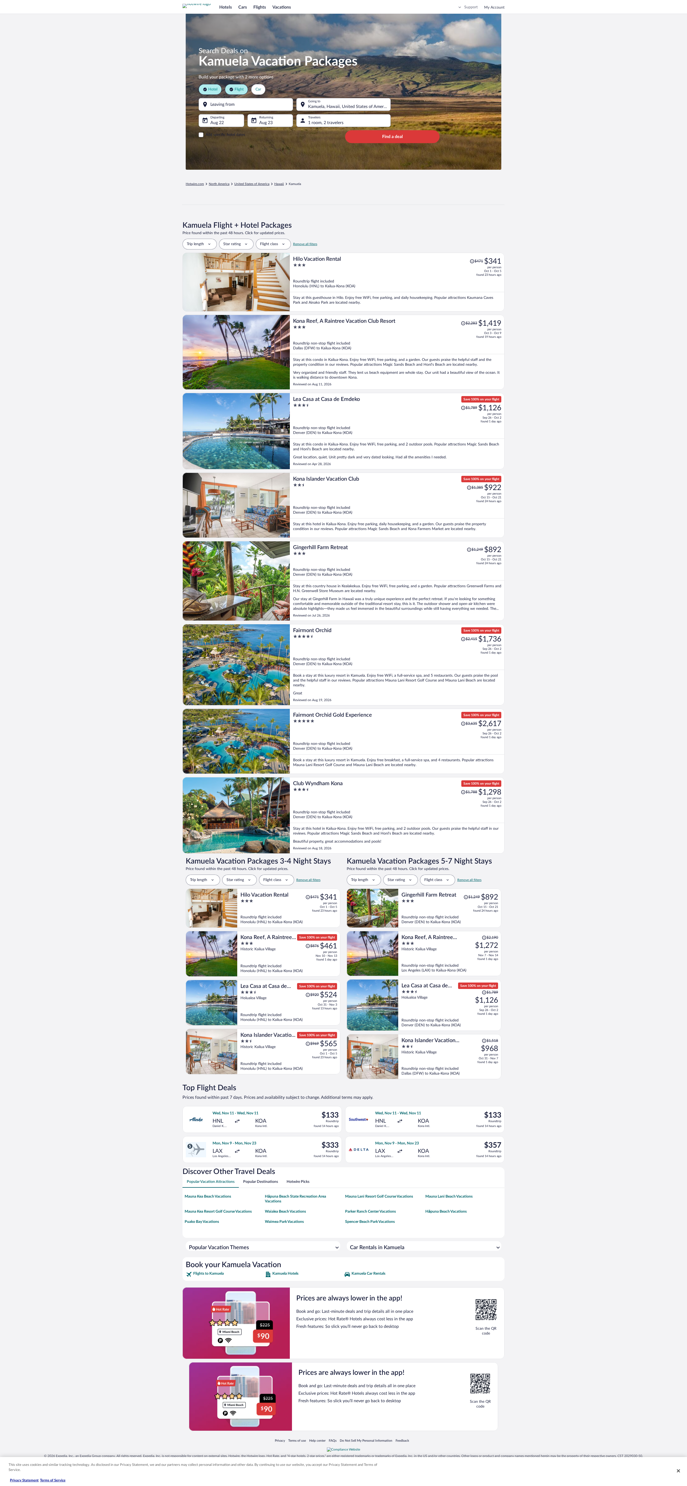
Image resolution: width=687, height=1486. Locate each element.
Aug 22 (217, 123)
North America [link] (219, 184)
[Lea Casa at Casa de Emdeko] (397, 431)
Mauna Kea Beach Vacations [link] (208, 1196)
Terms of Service (52, 1480)
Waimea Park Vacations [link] (284, 1222)
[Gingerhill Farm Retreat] (397, 581)
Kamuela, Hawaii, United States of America (348, 106)
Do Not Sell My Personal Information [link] (366, 1440)
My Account (494, 7)
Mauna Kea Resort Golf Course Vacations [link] (218, 1211)
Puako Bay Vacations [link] (202, 1222)
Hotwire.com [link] (195, 184)
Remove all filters (305, 244)
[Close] (678, 1471)
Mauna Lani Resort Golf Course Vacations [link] (379, 1196)
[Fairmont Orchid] (397, 664)
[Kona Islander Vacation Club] (397, 505)
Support (471, 7)
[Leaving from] (246, 104)
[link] (225, 1274)
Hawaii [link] (279, 184)
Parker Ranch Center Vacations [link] (370, 1211)
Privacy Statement (24, 1480)
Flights (259, 7)
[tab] (210, 1182)
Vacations (281, 7)
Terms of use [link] (297, 1440)
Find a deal (392, 137)
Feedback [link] (402, 1440)
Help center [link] (317, 1440)
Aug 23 (266, 123)
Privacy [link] (280, 1440)
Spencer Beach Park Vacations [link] (370, 1222)
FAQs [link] (333, 1440)
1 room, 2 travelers (326, 123)
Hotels (225, 7)
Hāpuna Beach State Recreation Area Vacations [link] (295, 1199)
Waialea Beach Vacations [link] (285, 1211)
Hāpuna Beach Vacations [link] (446, 1211)
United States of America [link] (251, 184)
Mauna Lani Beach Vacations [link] (449, 1196)
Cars (242, 7)
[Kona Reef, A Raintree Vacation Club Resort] (397, 352)
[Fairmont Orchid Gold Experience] (397, 741)
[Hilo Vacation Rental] (397, 282)
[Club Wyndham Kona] (397, 815)
